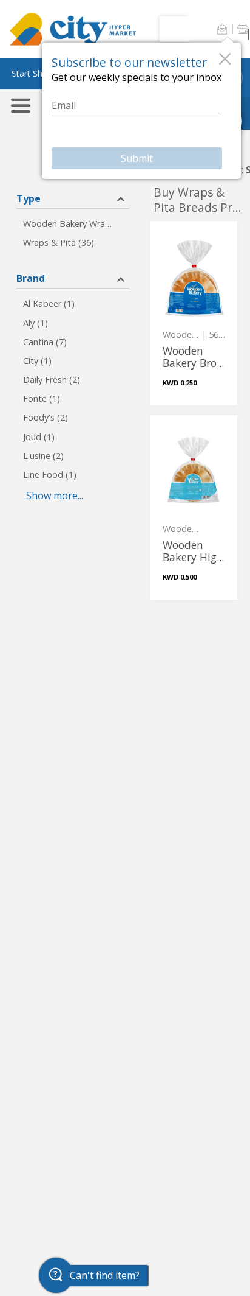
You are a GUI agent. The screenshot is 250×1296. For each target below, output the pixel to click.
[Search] (176, 29)
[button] (222, 29)
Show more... (54, 495)
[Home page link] (73, 29)
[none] (193, 313)
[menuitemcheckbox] (72, 224)
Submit (137, 158)
